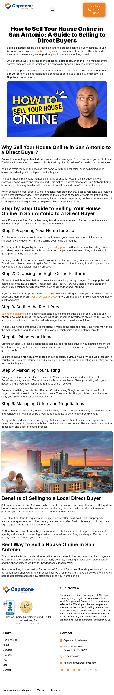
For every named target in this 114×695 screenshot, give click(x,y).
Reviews (7, 655)
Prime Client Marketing (28, 623)
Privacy (55, 690)
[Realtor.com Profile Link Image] (96, 669)
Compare (7, 650)
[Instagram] (85, 669)
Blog (5, 665)
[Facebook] (67, 669)
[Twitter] (62, 669)
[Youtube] (79, 669)
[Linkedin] (73, 669)
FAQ (5, 660)
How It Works (10, 640)
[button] (52, 10)
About (6, 645)
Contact (7, 670)
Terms (40, 690)
